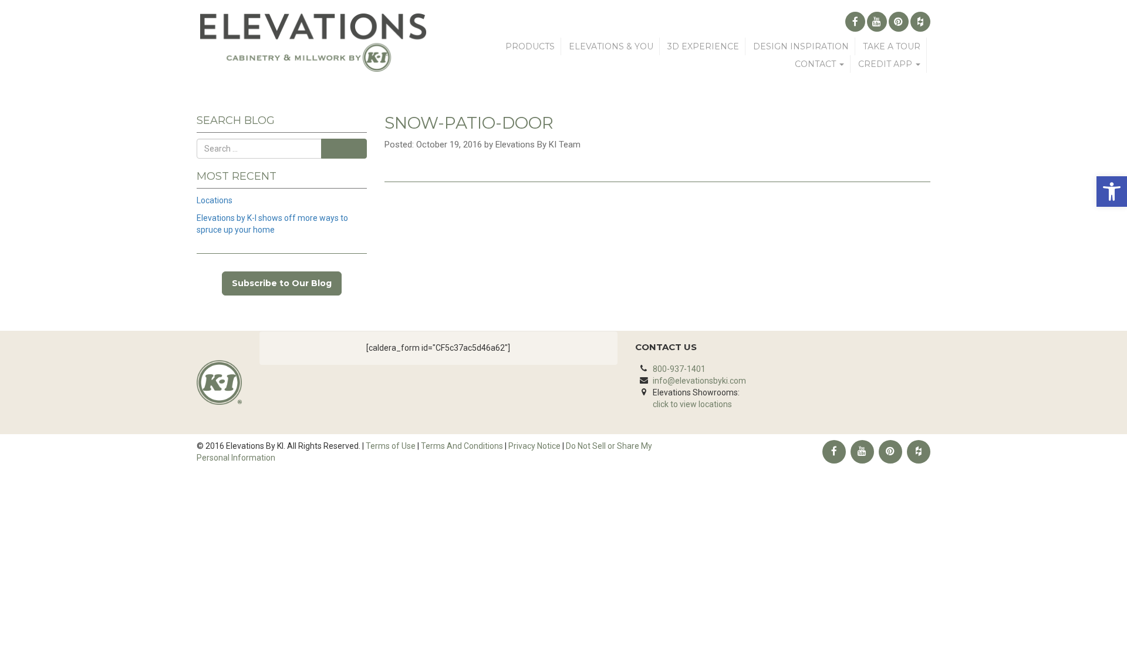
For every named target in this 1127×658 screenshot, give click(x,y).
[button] (1111, 191)
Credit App (886, 64)
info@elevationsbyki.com (699, 380)
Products (530, 46)
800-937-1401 (679, 369)
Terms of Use (391, 446)
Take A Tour (891, 46)
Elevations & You (611, 46)
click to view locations (692, 404)
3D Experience (703, 46)
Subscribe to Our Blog (282, 283)
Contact (816, 64)
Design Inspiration (801, 46)
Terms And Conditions (462, 446)
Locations (214, 200)
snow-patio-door (469, 123)
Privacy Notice (534, 446)
